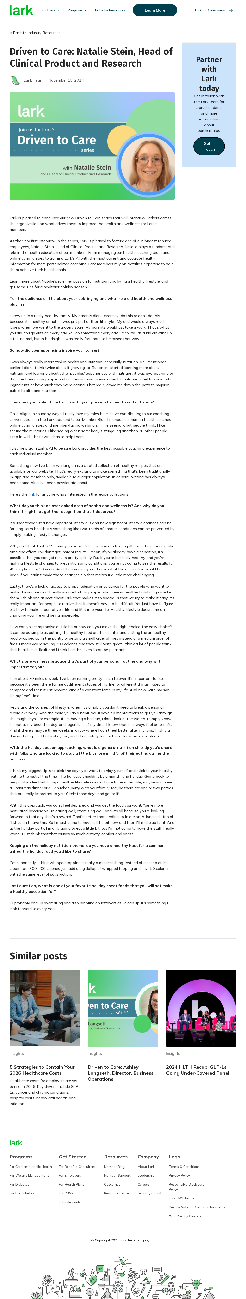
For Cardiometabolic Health (31, 1166)
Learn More (155, 10)
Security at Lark (150, 1193)
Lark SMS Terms (181, 1198)
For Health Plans (71, 1184)
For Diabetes (19, 1184)
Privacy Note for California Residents (197, 1207)
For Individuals (69, 1202)
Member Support (117, 1175)
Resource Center (117, 1193)
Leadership (146, 1175)
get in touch (209, 146)
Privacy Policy (179, 1175)
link (32, 494)
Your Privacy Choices (185, 1216)
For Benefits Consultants (78, 1166)
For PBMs (66, 1193)
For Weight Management (29, 1175)
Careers (144, 1184)
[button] (51, 10)
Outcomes (112, 1184)
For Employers (70, 1175)
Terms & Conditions (184, 1166)
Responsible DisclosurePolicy (186, 1187)
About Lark (146, 1166)
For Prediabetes (22, 1193)
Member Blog (114, 1166)
